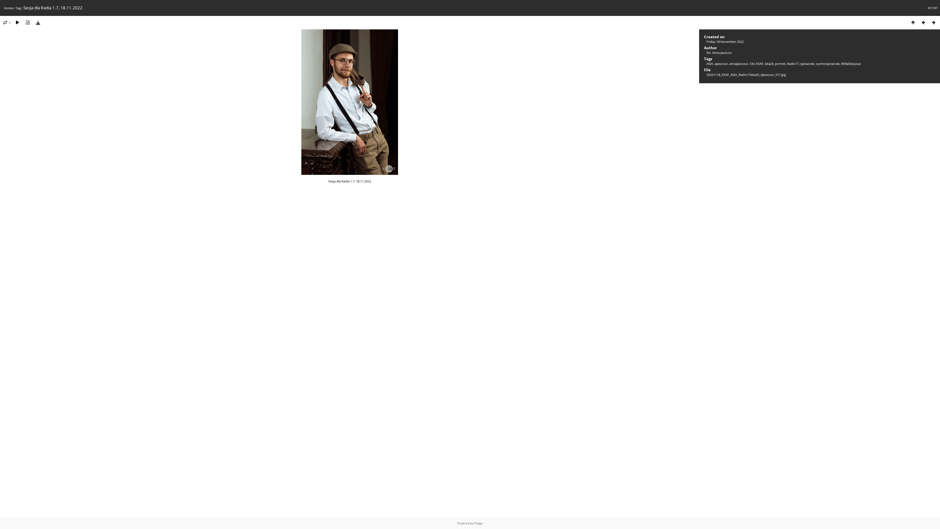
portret (780, 63)
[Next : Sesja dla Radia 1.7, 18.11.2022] (933, 22)
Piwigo (478, 523)
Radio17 (793, 63)
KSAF (759, 63)
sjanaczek (807, 63)
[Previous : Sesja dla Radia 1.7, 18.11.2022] (923, 22)
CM (752, 63)
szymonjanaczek (828, 63)
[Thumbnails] (913, 22)
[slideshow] (17, 22)
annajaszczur (738, 63)
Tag (18, 8)
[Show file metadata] (28, 22)
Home (8, 8)
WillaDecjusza (851, 63)
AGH (709, 63)
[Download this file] (38, 22)
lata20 (769, 63)
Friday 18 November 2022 (725, 41)
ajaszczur (721, 63)
